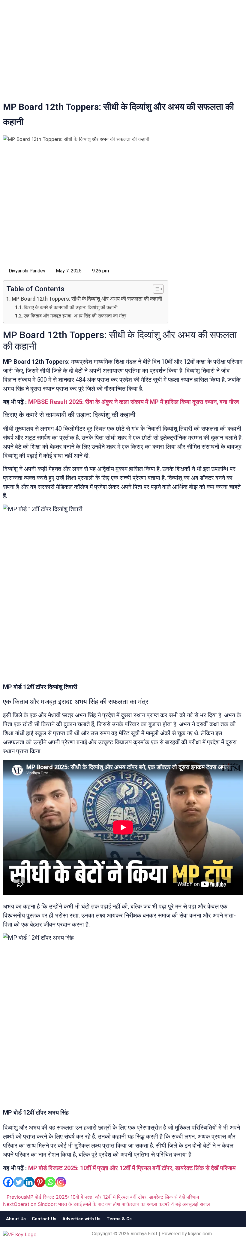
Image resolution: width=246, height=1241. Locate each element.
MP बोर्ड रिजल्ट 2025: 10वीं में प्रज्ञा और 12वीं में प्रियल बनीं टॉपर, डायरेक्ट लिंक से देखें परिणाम (132, 1168)
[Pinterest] (39, 1182)
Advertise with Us (81, 1218)
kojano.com (200, 1233)
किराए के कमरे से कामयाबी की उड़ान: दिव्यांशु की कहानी (71, 307)
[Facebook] (8, 1182)
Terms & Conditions (128, 1218)
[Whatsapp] (50, 1182)
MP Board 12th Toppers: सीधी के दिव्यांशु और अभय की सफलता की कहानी (87, 299)
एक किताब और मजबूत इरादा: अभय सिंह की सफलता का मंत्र (75, 316)
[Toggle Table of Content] (155, 289)
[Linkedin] (29, 1182)
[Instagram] (61, 1182)
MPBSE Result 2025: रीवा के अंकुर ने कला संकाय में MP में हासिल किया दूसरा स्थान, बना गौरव (133, 401)
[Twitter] (19, 1182)
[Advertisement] (123, 51)
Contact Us (44, 1218)
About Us (16, 1218)
